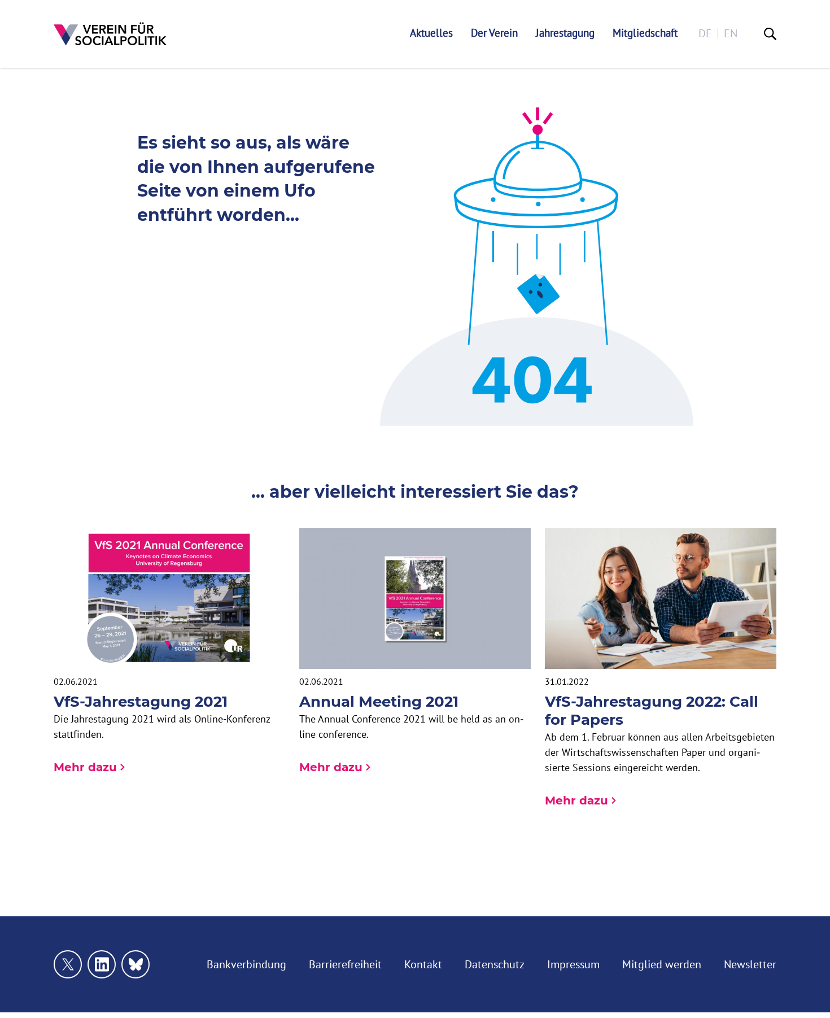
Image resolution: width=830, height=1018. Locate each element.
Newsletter (750, 964)
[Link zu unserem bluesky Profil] (135, 964)
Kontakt (423, 964)
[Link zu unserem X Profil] (68, 964)
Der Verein (494, 33)
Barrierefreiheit (345, 964)
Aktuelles (431, 33)
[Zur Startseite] (110, 34)
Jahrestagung (565, 33)
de (705, 33)
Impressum (573, 964)
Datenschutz (495, 964)
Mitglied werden (661, 964)
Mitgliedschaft (645, 33)
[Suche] (770, 34)
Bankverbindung (246, 964)
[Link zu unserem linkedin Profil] (102, 964)
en (730, 33)
